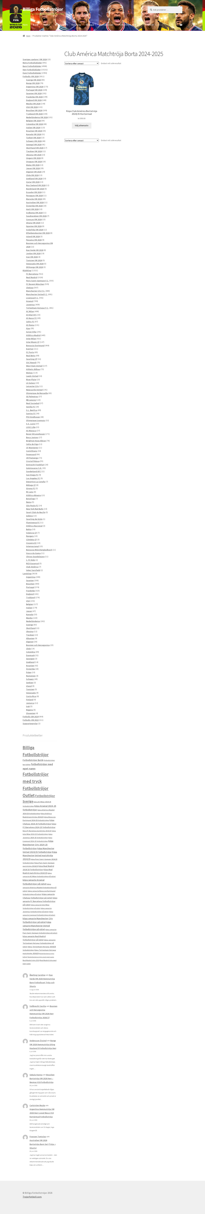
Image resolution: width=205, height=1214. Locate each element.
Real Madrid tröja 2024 (31, 960)
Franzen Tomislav (38, 1136)
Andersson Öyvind (38, 1040)
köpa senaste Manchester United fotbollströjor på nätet (37, 926)
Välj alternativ (81, 125)
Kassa (47, 24)
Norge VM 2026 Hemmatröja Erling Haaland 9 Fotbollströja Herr (43, 1044)
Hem (25, 24)
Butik (35, 24)
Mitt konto (60, 24)
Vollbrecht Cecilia (38, 1006)
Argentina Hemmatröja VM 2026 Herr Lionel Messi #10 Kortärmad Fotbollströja (42, 1113)
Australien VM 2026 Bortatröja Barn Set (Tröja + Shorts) (43, 1144)
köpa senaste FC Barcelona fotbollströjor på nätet (40, 901)
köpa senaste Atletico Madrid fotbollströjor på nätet (39, 887)
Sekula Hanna (36, 1074)
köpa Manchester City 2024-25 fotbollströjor (38, 845)
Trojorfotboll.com (32, 1196)
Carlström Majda (37, 1105)
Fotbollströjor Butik (33, 760)
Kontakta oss (106, 24)
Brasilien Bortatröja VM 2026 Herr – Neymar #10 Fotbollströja (42, 1078)
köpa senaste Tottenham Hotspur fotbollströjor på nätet (39, 943)
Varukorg (76, 24)
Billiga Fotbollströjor (43, 9)
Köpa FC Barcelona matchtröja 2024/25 (37, 831)
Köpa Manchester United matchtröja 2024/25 (40, 856)
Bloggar (90, 24)
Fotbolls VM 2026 (127, 24)
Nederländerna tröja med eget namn (40, 957)
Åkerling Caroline (37, 975)
